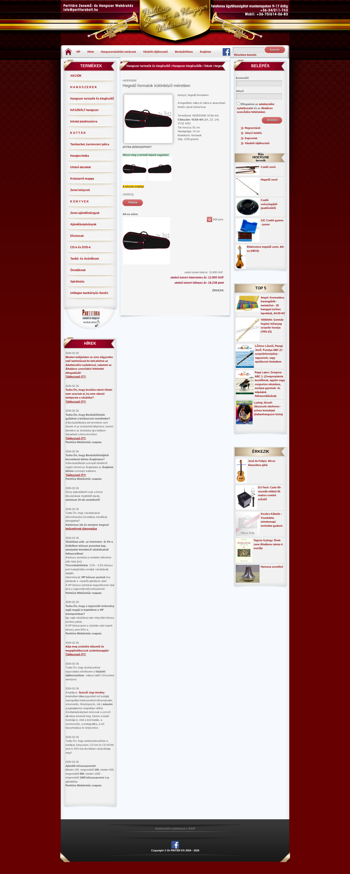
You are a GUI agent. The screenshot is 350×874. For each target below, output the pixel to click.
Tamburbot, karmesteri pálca (89, 144)
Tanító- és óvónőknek (84, 258)
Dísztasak (77, 235)
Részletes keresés (245, 54)
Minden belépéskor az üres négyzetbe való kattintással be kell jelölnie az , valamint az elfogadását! (89, 365)
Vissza (132, 202)
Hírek (90, 51)
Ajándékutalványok (83, 224)
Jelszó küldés (253, 132)
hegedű (220, 66)
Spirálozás (77, 281)
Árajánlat (205, 51)
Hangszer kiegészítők (187, 66)
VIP (78, 51)
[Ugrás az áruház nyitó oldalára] (68, 51)
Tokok (208, 66)
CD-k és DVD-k (80, 247)
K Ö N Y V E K (79, 201)
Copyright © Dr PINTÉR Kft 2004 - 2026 (175, 850)
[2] (160, 168)
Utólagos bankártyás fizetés (89, 293)
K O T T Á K (78, 133)
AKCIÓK (76, 75)
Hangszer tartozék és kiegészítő (92, 98)
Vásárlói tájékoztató (155, 51)
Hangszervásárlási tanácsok (118, 51)
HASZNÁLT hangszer (84, 110)
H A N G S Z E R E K (83, 87)
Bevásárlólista (184, 51)
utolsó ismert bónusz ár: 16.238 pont (199, 282)
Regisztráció (252, 127)
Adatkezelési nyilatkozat (170, 828)
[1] (134, 168)
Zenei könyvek (80, 190)
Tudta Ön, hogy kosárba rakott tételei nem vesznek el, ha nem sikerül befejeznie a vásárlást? (88, 393)
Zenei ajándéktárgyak (85, 213)
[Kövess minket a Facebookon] (226, 51)
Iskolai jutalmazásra (83, 121)
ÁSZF (192, 828)
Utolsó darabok (80, 167)
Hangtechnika (79, 155)
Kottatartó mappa (82, 178)
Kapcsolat (251, 138)
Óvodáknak (78, 270)
